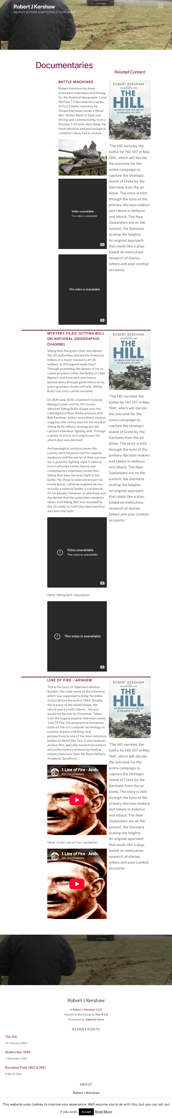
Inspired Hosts (95, 1019)
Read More (103, 1112)
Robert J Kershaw (84, 1009)
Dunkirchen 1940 (17, 1052)
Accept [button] (86, 1112)
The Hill (11, 1036)
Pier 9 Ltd (102, 1014)
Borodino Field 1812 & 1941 (25, 1067)
